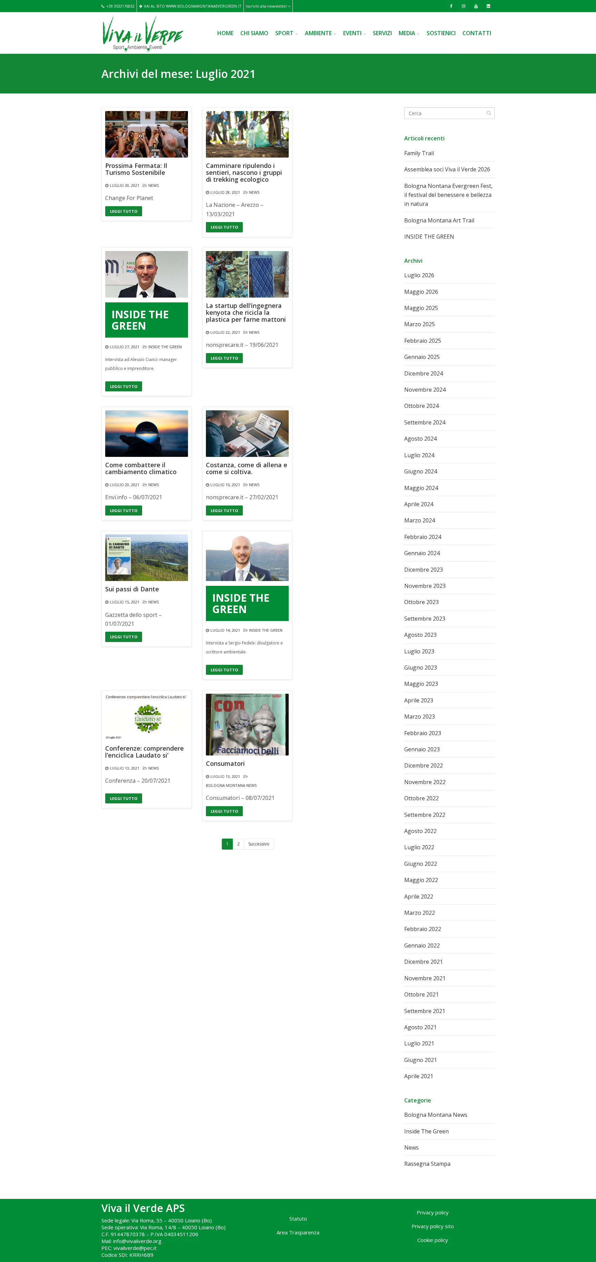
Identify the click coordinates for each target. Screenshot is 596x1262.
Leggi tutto (123, 211)
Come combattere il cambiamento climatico (141, 468)
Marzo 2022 (419, 913)
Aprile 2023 (418, 700)
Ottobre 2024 (421, 406)
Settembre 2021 (424, 1011)
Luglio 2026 (419, 275)
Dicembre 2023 (423, 569)
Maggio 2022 (421, 880)
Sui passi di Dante (132, 589)
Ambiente (318, 33)
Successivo (258, 844)
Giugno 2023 (420, 667)
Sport (284, 33)
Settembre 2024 (424, 422)
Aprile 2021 (418, 1076)
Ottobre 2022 (421, 798)
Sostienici (441, 33)
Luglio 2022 (419, 847)
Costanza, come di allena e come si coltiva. (246, 468)
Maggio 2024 (421, 488)
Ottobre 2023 (421, 602)
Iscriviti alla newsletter (266, 6)
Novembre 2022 (425, 782)
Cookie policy (432, 1239)
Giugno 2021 (420, 1060)
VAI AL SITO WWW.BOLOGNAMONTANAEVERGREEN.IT (192, 6)
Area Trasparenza (298, 1232)
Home (225, 33)
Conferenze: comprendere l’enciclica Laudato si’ (144, 752)
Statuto (298, 1218)
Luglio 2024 (419, 455)
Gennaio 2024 (422, 553)
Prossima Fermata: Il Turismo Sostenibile (136, 169)
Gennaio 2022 (422, 945)
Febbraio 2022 (422, 929)
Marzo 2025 (419, 324)
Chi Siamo (254, 33)
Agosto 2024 (420, 438)
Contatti (477, 33)
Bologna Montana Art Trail (439, 220)
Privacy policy (433, 1212)
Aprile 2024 (418, 504)
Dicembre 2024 (423, 373)
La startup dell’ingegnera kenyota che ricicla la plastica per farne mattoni (246, 312)
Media (407, 33)
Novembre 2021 (425, 978)
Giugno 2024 (420, 471)
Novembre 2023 (425, 586)
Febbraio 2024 (422, 537)
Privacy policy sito (432, 1226)
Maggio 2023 (421, 684)
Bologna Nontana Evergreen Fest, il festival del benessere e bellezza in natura (448, 195)
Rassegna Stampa (427, 1164)
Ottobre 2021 (421, 994)
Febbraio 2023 (422, 733)
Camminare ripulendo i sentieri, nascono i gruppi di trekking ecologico (244, 172)
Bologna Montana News (231, 785)
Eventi (352, 33)
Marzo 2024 (419, 520)
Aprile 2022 (418, 896)
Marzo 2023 (419, 716)
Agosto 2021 (420, 1027)
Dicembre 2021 (423, 961)
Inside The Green (165, 346)
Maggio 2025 (421, 308)
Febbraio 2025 (422, 340)
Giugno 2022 (420, 864)
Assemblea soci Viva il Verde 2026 (447, 169)
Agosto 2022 (420, 831)
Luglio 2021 (419, 1043)
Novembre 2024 (425, 389)
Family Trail (419, 153)
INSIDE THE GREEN (140, 320)
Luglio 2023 (419, 651)
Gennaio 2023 (422, 749)
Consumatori (225, 763)
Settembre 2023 (424, 618)
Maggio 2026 (421, 292)
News (153, 185)
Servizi (382, 33)
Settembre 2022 (424, 815)
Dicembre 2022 (423, 765)
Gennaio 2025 (422, 357)
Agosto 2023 (420, 635)
